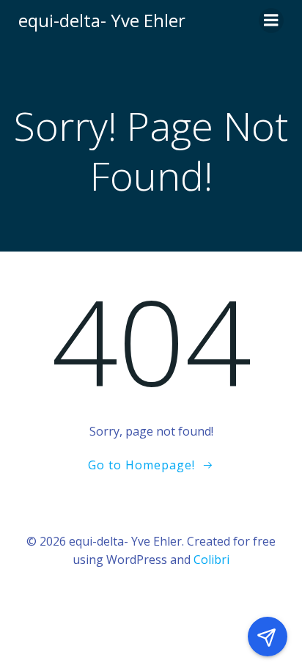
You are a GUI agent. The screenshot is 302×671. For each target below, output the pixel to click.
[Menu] (271, 20)
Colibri (211, 559)
